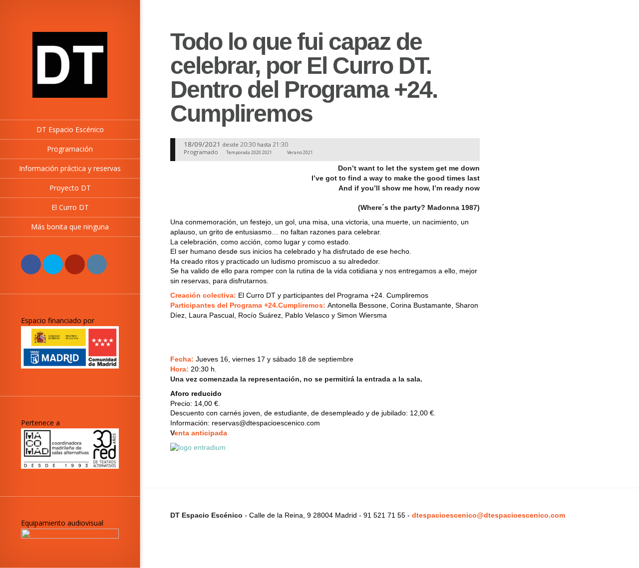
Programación (70, 149)
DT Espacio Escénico (70, 129)
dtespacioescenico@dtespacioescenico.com (488, 515)
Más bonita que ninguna (70, 226)
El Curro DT (70, 207)
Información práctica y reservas (70, 168)
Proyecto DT (70, 187)
